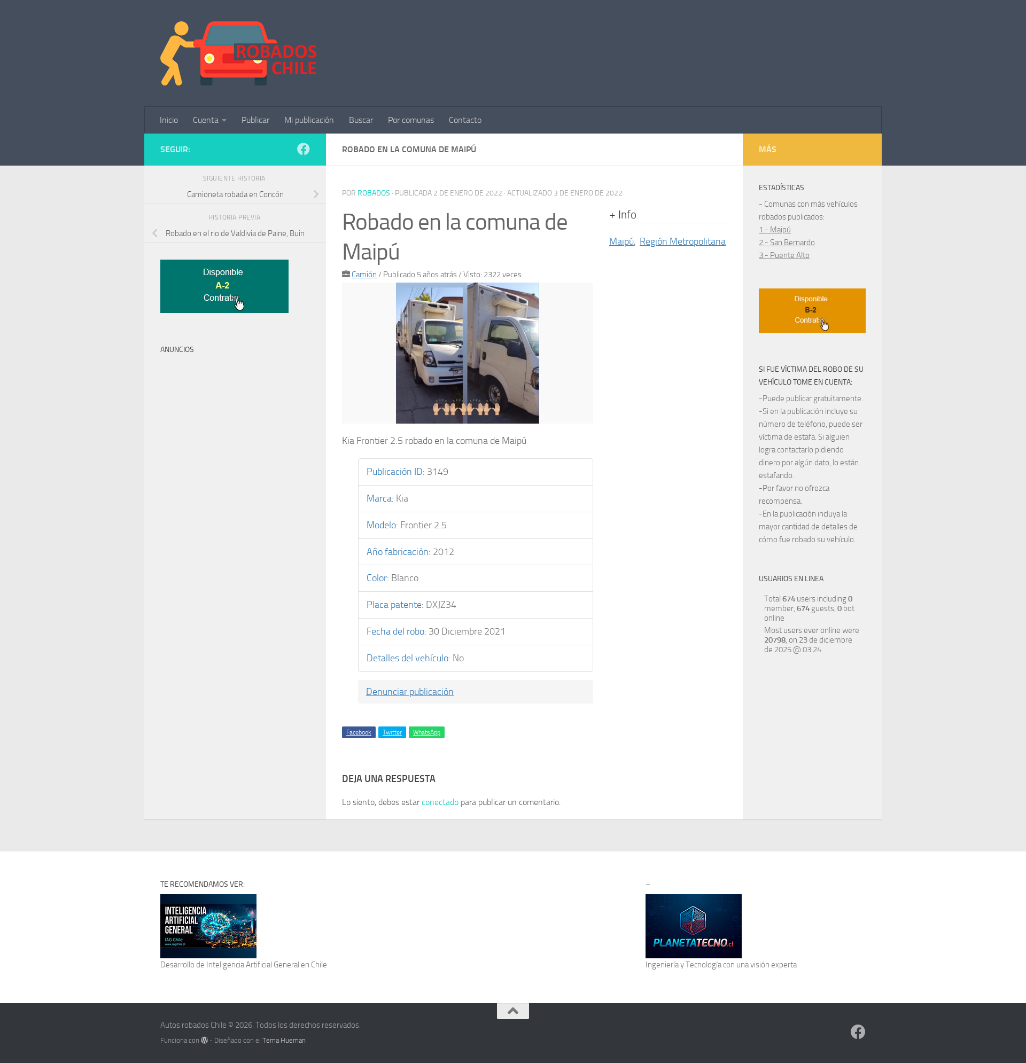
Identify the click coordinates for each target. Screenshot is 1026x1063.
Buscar (361, 120)
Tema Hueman (284, 1040)
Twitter (392, 732)
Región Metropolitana (683, 241)
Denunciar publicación (410, 692)
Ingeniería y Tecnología (683, 965)
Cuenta (206, 120)
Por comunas (411, 120)
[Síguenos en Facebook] (303, 149)
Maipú (621, 241)
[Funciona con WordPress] (204, 1040)
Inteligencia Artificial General (252, 965)
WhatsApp (426, 732)
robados (373, 193)
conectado (440, 802)
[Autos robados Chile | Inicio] (238, 53)
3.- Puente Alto (784, 255)
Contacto (465, 120)
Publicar (255, 120)
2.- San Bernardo (787, 242)
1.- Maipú (775, 230)
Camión (364, 274)
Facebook (358, 732)
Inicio (169, 120)
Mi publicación (309, 120)
